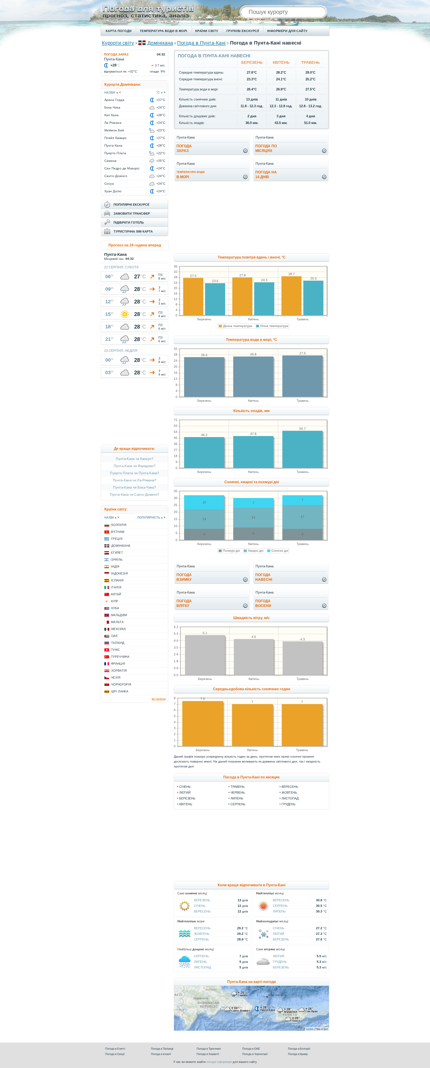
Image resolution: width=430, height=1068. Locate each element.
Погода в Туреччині (209, 1048)
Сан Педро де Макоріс (122, 168)
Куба (115, 608)
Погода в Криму (298, 1054)
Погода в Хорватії (208, 1054)
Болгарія (119, 525)
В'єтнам (117, 532)
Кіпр (114, 601)
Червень (237, 792)
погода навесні (263, 577)
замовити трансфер (132, 213)
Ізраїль (117, 559)
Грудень (288, 804)
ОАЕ (114, 636)
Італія (116, 587)
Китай (116, 594)
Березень (252, 62)
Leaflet (309, 1029)
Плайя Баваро (115, 138)
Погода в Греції (115, 1054)
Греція (116, 538)
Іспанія (117, 580)
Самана (110, 160)
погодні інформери (219, 1062)
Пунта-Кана (113, 145)
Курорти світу (118, 43)
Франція (118, 663)
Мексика (118, 629)
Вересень (290, 786)
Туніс (115, 649)
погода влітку (184, 603)
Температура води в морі (163, 31)
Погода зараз (116, 54)
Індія (115, 566)
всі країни (159, 699)
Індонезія (119, 573)
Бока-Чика (112, 107)
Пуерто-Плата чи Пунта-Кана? (134, 473)
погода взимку (184, 577)
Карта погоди (119, 31)
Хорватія (119, 670)
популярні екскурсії (131, 204)
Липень (236, 798)
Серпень (237, 804)
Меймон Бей (114, 130)
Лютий (185, 792)
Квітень (281, 62)
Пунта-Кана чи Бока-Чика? (134, 487)
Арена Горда (114, 100)
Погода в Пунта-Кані (201, 43)
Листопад (290, 798)
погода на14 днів (266, 174)
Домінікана (160, 43)
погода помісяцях (266, 148)
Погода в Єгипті (115, 1048)
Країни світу (206, 31)
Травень (310, 62)
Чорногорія (121, 684)
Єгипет (117, 552)
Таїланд (117, 643)
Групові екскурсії (242, 31)
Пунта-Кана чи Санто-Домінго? (134, 494)
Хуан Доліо (113, 191)
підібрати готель (129, 222)
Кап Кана (111, 115)
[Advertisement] (288, 217)
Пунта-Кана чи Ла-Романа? (134, 480)
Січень (185, 786)
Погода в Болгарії (299, 1048)
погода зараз (184, 148)
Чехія (115, 677)
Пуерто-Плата (115, 153)
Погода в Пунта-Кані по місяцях (251, 777)
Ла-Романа (112, 122)
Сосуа (109, 183)
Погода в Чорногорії (255, 1054)
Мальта (117, 622)
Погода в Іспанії (161, 1054)
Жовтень (289, 792)
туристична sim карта (133, 231)
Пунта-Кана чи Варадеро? (134, 466)
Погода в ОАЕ (251, 1048)
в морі (190, 175)
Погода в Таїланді (162, 1048)
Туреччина (120, 656)
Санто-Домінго (115, 176)
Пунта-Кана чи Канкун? (134, 459)
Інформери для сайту (287, 31)
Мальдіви (119, 615)
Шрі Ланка (119, 691)
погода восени (263, 603)
